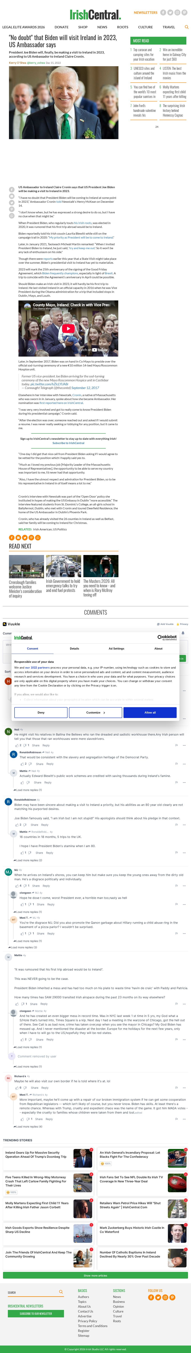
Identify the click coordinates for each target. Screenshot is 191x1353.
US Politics (60, 529)
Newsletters (145, 12)
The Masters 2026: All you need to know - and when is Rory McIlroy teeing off (99, 588)
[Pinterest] (184, 12)
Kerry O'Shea (17, 62)
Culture (118, 1311)
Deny (41, 712)
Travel (117, 1316)
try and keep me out (82, 248)
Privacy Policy (87, 1321)
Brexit (109, 273)
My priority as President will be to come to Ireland (81, 237)
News (117, 1297)
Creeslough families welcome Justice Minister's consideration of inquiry (25, 589)
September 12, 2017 (85, 388)
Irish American (42, 529)
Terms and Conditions (92, 1326)
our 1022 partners (37, 667)
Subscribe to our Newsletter (36, 1314)
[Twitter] (170, 12)
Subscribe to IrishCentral (68, 443)
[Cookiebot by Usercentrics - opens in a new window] (160, 638)
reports (48, 258)
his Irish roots (83, 223)
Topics (82, 1302)
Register (84, 1331)
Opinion (118, 1306)
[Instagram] (177, 12)
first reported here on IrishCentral (61, 403)
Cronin (76, 395)
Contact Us (85, 1311)
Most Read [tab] (141, 40)
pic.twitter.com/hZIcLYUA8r (49, 384)
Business (119, 1302)
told (59, 201)
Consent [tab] (32, 648)
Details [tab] (74, 648)
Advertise (85, 1316)
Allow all (150, 712)
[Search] (187, 27)
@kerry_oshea (36, 62)
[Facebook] (163, 12)
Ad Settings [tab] (116, 648)
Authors (83, 1297)
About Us (84, 1306)
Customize (93, 712)
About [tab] (158, 648)
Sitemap (83, 1336)
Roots (117, 1321)
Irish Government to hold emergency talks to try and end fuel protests (63, 585)
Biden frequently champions (60, 273)
